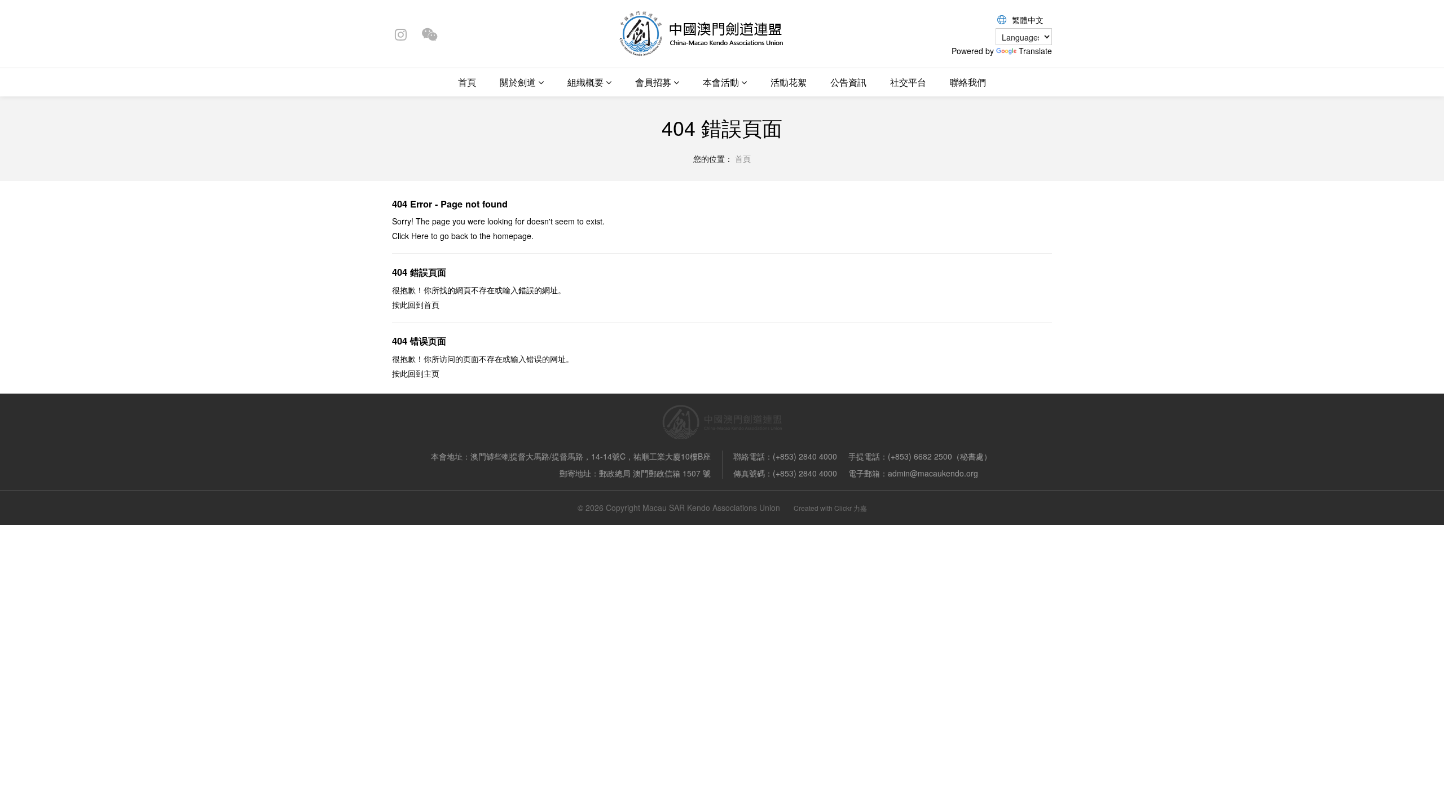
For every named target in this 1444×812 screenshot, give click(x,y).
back (459, 235)
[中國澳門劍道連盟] (700, 32)
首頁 (467, 82)
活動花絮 (789, 82)
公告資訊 (848, 82)
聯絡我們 (968, 82)
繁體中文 (1028, 19)
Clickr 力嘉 (850, 508)
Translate (1035, 50)
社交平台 (908, 82)
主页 (431, 373)
